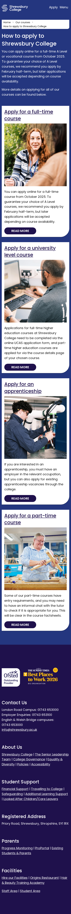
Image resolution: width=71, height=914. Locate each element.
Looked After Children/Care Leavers (30, 799)
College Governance (29, 759)
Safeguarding (12, 794)
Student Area (30, 891)
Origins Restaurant (44, 878)
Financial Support (15, 789)
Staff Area (9, 891)
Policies (23, 764)
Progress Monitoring (17, 848)
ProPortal (42, 848)
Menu (64, 7)
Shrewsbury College (17, 754)
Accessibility (40, 764)
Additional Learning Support (46, 794)
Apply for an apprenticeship (23, 387)
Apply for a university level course (30, 251)
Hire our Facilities (15, 878)
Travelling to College (47, 789)
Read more (20, 231)
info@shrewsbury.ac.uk (19, 729)
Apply (54, 7)
